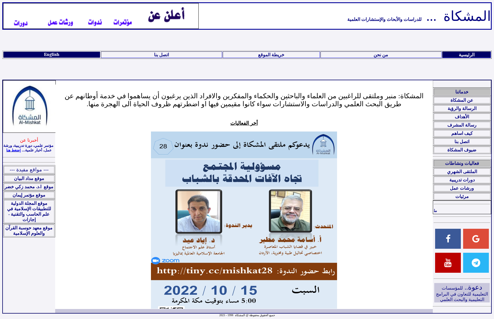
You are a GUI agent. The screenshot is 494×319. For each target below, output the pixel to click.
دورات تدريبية (462, 179)
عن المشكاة (462, 100)
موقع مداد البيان (29, 178)
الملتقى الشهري (462, 171)
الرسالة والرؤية (462, 108)
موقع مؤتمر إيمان (29, 194)
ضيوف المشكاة (462, 149)
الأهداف (462, 116)
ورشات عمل (462, 188)
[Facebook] (448, 239)
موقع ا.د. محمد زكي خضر (29, 186)
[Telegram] (476, 263)
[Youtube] (448, 263)
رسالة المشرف (462, 125)
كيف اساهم (462, 133)
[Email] (476, 239)
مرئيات (462, 196)
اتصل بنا (161, 54)
